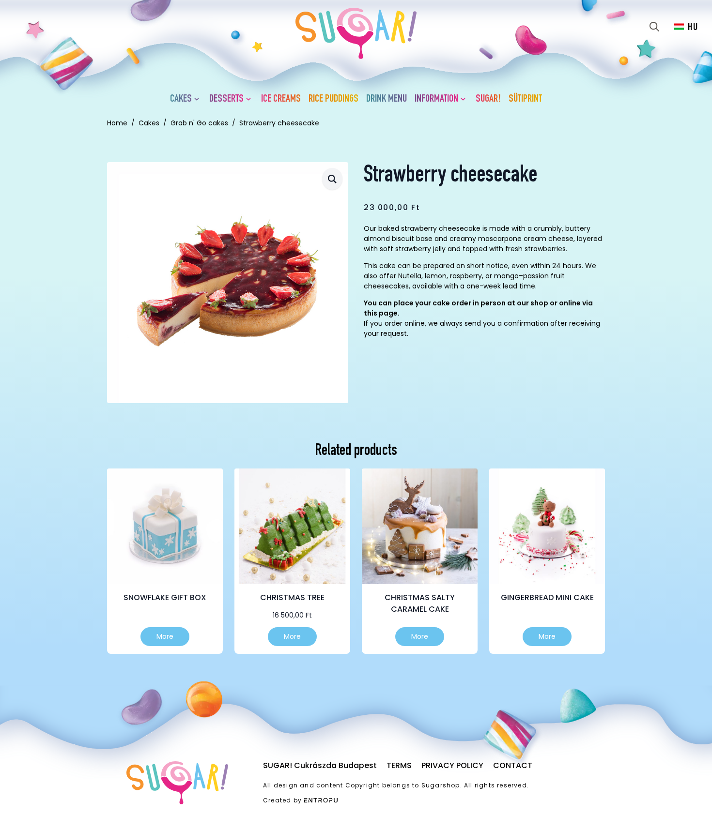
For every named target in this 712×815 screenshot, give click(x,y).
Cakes (181, 99)
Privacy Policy (452, 765)
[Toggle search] (654, 26)
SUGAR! (488, 99)
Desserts (226, 99)
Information (436, 99)
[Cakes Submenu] (198, 99)
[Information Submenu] (465, 99)
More (164, 636)
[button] (332, 179)
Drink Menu (386, 99)
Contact (512, 765)
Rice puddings (333, 99)
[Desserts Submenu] (250, 99)
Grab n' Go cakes (199, 123)
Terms (399, 765)
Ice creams (281, 99)
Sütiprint (525, 99)
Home (117, 123)
